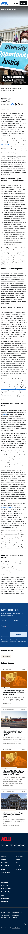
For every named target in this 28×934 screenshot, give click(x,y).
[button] (19, 104)
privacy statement (22, 641)
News (2, 895)
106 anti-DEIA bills (6, 145)
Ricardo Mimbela (5, 101)
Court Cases (4, 885)
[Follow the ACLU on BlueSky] (23, 845)
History (3, 869)
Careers (3, 859)
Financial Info (5, 866)
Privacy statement (15, 915)
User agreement (5, 915)
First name (4, 620)
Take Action (19, 866)
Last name (15, 620)
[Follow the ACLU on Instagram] (11, 845)
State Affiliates (5, 872)
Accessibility (14, 917)
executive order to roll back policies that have (13, 389)
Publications (5, 898)
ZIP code (4, 633)
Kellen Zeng (4, 100)
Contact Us (4, 862)
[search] (25, 924)
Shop (17, 862)
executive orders (5, 151)
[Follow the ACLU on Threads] (19, 845)
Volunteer (18, 869)
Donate (23, 3)
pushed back (18, 461)
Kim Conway (4, 98)
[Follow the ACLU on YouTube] (7, 845)
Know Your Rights (6, 891)
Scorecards (4, 901)
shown (5, 414)
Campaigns (4, 882)
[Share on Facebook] (12, 105)
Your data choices (5, 917)
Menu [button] (16, 3)
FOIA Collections (6, 888)
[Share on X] (16, 105)
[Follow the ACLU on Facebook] (3, 845)
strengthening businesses (8, 507)
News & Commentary (8, 10)
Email (3, 626)
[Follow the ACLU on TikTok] (15, 845)
